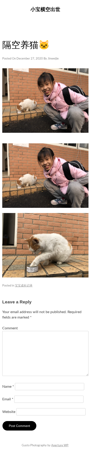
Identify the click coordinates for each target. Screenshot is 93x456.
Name (8, 386)
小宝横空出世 (45, 9)
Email (7, 399)
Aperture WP (59, 445)
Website (8, 412)
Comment (10, 328)
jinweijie (53, 58)
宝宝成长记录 (24, 285)
